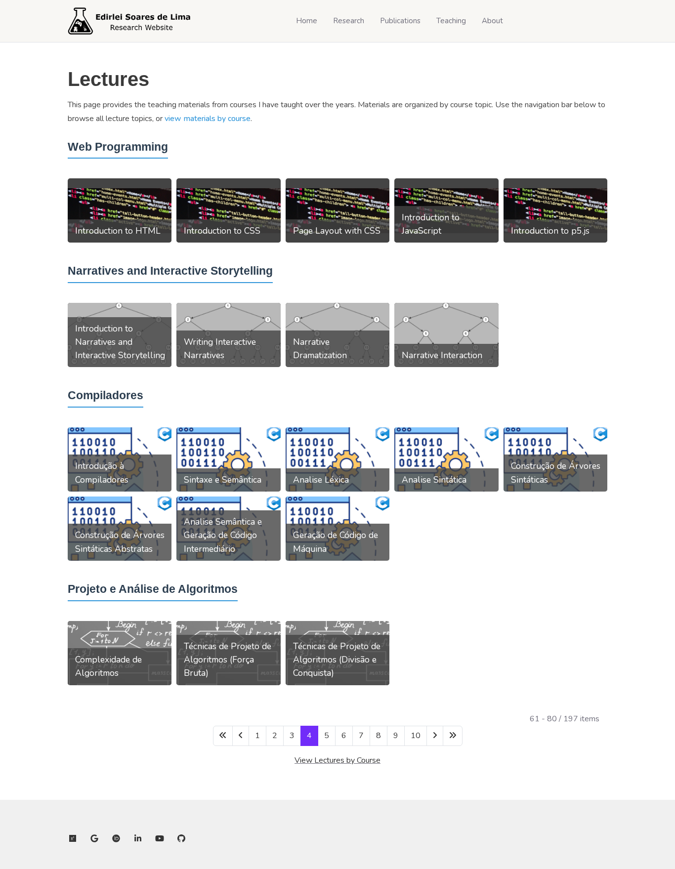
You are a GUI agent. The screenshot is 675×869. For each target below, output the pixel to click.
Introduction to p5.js (550, 231)
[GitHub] (181, 838)
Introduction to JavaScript (431, 224)
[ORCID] (116, 838)
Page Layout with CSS (336, 231)
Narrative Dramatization (320, 348)
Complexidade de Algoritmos (108, 666)
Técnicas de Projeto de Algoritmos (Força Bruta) (227, 659)
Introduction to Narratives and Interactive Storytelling (120, 342)
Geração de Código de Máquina (335, 541)
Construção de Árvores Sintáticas (555, 472)
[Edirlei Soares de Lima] (129, 21)
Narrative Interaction (442, 355)
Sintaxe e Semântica (222, 480)
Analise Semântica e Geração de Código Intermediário (223, 535)
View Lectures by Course (337, 760)
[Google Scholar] (94, 838)
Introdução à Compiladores (101, 472)
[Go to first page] (223, 736)
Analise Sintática (434, 480)
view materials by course (208, 118)
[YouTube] (160, 838)
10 (416, 735)
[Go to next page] (434, 736)
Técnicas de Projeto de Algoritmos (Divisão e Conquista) (336, 659)
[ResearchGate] (73, 838)
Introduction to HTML (118, 231)
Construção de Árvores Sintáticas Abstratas (120, 541)
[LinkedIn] (138, 838)
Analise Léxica (321, 480)
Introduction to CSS (222, 231)
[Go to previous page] (240, 736)
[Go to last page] (453, 736)
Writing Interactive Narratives (220, 348)
